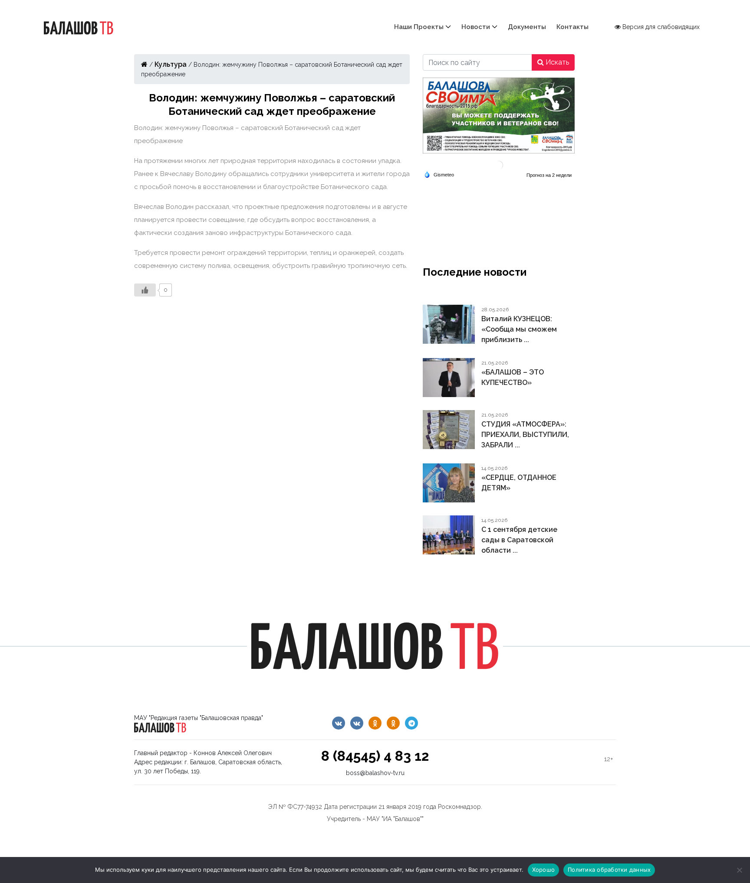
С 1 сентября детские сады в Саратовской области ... (519, 539)
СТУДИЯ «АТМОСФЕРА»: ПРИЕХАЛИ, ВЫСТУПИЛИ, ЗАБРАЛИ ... (525, 434)
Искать (556, 62)
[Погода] (439, 174)
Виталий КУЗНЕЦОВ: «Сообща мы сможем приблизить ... (519, 329)
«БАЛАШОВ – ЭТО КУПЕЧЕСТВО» (512, 377)
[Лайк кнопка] (145, 290)
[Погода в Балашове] (498, 164)
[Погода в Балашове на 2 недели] (549, 175)
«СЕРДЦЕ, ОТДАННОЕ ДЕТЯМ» (518, 482)
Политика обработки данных (609, 869)
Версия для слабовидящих (660, 26)
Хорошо (543, 869)
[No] (739, 870)
